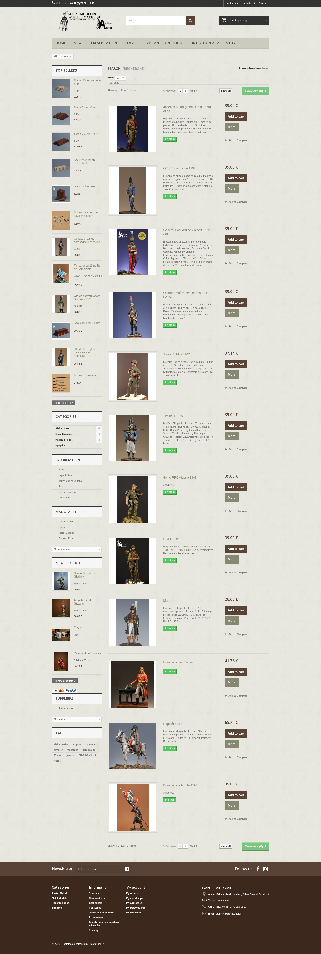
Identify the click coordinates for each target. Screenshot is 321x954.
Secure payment (67, 492)
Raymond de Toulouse (87, 653)
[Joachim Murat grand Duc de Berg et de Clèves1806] (132, 129)
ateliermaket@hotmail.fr (228, 913)
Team (129, 43)
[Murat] (132, 622)
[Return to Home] (55, 56)
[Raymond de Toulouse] (61, 661)
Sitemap (93, 930)
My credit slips (134, 898)
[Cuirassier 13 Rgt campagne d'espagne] (61, 246)
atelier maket (61, 744)
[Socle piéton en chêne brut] (61, 88)
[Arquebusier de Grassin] (61, 608)
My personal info (135, 907)
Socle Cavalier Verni (86, 133)
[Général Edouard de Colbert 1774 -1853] (132, 252)
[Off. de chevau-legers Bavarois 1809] (61, 304)
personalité (88, 749)
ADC (56, 761)
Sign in (263, 3)
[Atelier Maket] (86, 21)
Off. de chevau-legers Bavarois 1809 (87, 297)
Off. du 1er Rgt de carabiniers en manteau (84, 352)
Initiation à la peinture (214, 43)
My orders (132, 893)
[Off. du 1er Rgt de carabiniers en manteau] (61, 357)
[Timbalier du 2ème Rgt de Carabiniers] (61, 273)
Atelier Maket (62, 428)
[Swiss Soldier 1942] (132, 376)
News (78, 43)
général (70, 755)
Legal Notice (65, 475)
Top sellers (66, 70)
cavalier (58, 749)
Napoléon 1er (172, 724)
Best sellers (95, 903)
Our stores (64, 497)
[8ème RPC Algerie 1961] (132, 499)
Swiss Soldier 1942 (176, 354)
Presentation (104, 43)
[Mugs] (61, 635)
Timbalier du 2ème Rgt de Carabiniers (87, 267)
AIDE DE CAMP (87, 755)
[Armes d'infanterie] (61, 383)
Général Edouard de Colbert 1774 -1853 (186, 232)
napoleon (90, 744)
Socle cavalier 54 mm (87, 322)
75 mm (57, 755)
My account (135, 887)
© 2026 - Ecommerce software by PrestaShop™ (78, 943)
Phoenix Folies (64, 439)
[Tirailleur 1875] (132, 438)
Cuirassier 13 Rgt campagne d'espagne (87, 240)
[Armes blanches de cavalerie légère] (61, 220)
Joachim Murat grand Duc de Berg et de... (187, 109)
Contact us (232, 3)
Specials (94, 893)
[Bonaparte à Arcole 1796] (132, 807)
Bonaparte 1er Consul (178, 662)
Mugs (77, 627)
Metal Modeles (63, 434)
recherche (72, 749)
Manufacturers (70, 511)
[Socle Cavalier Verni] (61, 141)
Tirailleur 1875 (173, 416)
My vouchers (133, 912)
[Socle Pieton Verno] (61, 115)
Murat (167, 600)
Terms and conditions (163, 43)
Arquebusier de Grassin (83, 602)
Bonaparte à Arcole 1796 (180, 785)
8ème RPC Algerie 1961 (179, 477)
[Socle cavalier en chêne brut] (61, 168)
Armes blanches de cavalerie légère (86, 214)
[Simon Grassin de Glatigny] (61, 581)
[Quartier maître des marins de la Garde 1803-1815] (132, 315)
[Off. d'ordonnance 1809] (132, 190)
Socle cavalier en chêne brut (84, 161)
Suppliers (64, 698)
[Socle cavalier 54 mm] (61, 331)
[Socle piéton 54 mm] (61, 194)
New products (69, 563)
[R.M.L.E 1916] (132, 561)
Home (61, 43)
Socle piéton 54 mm (86, 186)
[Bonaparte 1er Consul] (132, 684)
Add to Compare (237, 140)
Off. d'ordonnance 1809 (179, 168)
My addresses (134, 903)
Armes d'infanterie (85, 375)
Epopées (60, 445)
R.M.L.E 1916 (172, 539)
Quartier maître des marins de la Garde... (185, 295)
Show (111, 77)
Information (68, 460)
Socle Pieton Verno (85, 107)
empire (77, 744)
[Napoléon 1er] (132, 746)
